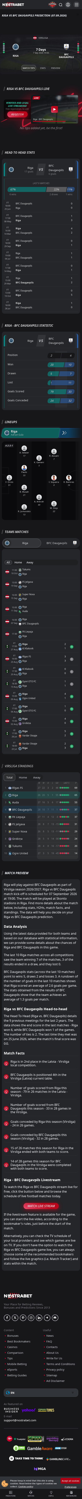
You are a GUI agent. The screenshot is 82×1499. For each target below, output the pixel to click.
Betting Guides (17, 1375)
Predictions (10, 1496)
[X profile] (15, 1318)
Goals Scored (16, 391)
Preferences (70, 1486)
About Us (52, 1353)
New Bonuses (71, 1496)
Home (18, 562)
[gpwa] (36, 1439)
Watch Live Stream (41, 1206)
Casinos (12, 1347)
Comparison (15, 1353)
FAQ (49, 1341)
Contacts (52, 1347)
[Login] (68, 4)
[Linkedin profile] (39, 1318)
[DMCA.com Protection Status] (19, 1448)
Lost (10, 382)
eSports (12, 1369)
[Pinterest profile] (23, 1318)
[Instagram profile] (31, 1318)
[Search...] (60, 5)
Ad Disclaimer (55, 1381)
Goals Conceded (18, 400)
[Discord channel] (55, 1318)
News (50, 1335)
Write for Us (54, 1358)
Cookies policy (25, 1486)
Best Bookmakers (18, 1341)
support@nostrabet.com (20, 1420)
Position (13, 355)
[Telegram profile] (47, 1318)
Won (10, 364)
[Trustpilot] (19, 1439)
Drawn (12, 373)
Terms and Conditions (60, 1364)
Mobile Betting (17, 1364)
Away (30, 562)
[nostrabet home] (18, 1296)
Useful (51, 1496)
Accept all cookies (70, 1480)
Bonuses (12, 1335)
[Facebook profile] (7, 1318)
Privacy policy (55, 1369)
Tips (10, 1358)
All (8, 562)
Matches (31, 1496)
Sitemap (51, 1375)
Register (17, 114)
